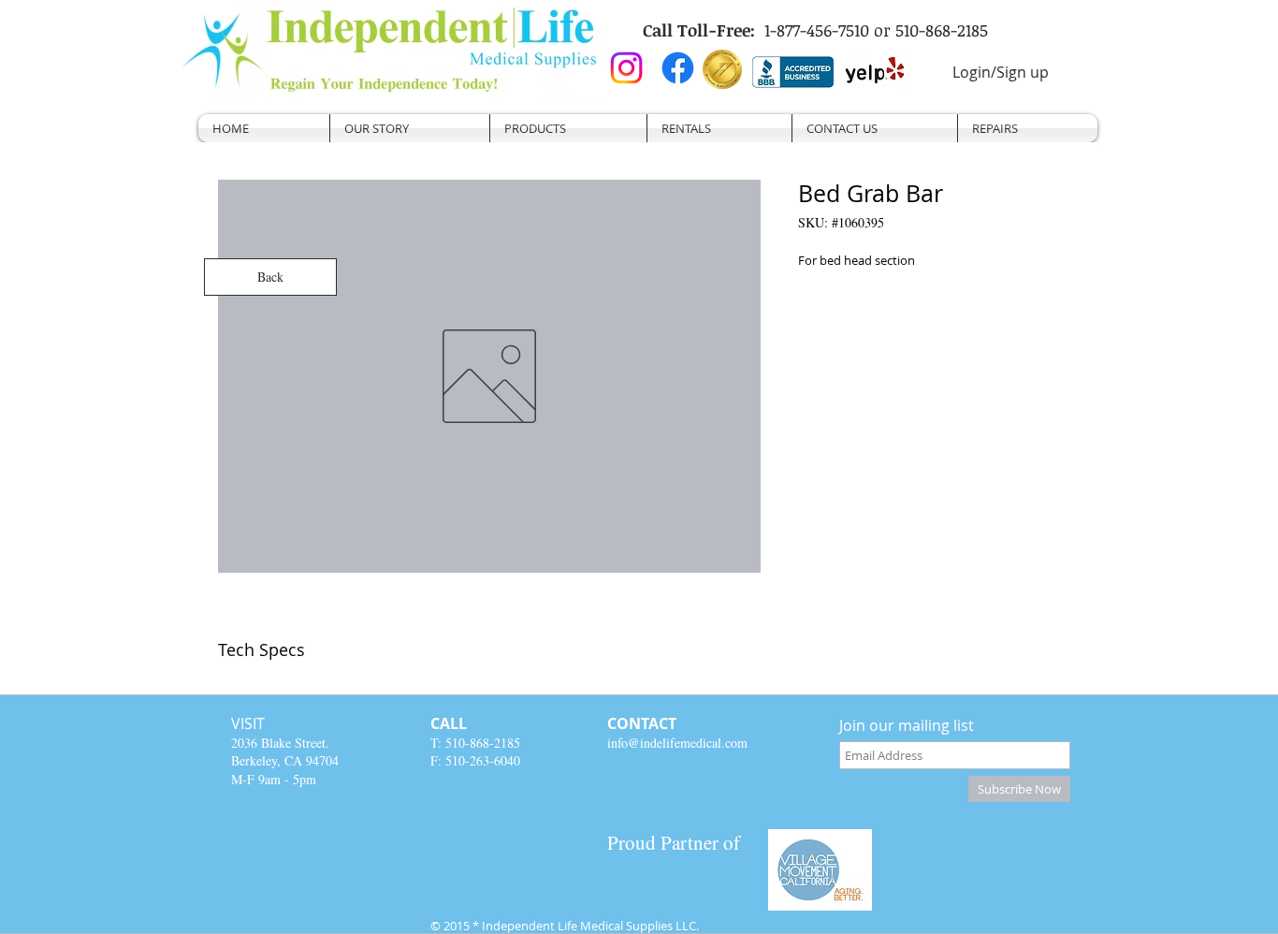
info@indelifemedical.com (677, 743)
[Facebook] (678, 68)
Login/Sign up (1000, 72)
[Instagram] (626, 68)
